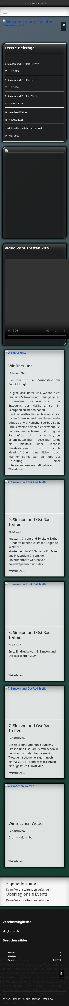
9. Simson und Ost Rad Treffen (29, 522)
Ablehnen (30, 1003)
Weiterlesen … (16, 469)
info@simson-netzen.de (34, 3)
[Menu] (5, 12)
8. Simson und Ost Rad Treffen (29, 635)
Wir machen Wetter (26, 823)
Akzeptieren (10, 1003)
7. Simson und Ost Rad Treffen (29, 728)
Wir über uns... (22, 365)
